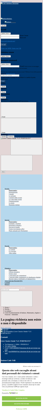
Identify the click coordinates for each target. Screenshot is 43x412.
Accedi (4, 25)
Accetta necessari (21, 404)
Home (7, 307)
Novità (7, 309)
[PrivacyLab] (13, 393)
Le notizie (8, 311)
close (3, 172)
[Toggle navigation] (16, 163)
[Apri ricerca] (26, 147)
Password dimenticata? (8, 41)
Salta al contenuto (6, 1)
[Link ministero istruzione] (9, 3)
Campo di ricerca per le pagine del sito (13, 288)
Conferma (11, 136)
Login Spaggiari (10, 73)
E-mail (22, 66)
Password (23, 37)
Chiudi (3, 86)
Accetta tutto (21, 398)
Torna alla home (6, 328)
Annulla (4, 136)
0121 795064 (12, 346)
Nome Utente (24, 35)
